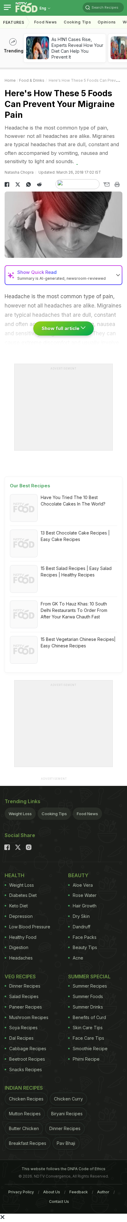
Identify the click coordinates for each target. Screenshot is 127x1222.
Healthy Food (22, 937)
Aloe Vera (83, 885)
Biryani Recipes (67, 1113)
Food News (45, 22)
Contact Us (59, 1201)
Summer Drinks (88, 1006)
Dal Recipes (21, 1038)
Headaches (21, 957)
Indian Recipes (24, 1088)
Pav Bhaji (66, 1143)
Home (10, 80)
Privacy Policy (21, 1192)
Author (103, 1192)
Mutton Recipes (25, 1113)
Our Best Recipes (30, 486)
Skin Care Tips (88, 1027)
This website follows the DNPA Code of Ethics (63, 1168)
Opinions (107, 22)
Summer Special (89, 976)
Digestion (18, 947)
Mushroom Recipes (28, 1017)
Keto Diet (18, 905)
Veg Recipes (20, 976)
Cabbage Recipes (27, 1048)
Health (14, 875)
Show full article (61, 328)
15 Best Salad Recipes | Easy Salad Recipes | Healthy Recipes (76, 571)
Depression (21, 916)
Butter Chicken (24, 1128)
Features (13, 22)
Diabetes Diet (23, 895)
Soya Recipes (23, 1027)
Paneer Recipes (25, 1006)
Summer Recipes (90, 986)
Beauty (78, 875)
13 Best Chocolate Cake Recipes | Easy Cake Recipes (75, 536)
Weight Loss (20, 813)
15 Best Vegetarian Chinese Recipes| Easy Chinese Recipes (78, 642)
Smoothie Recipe (90, 1048)
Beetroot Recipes (27, 1059)
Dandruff (81, 926)
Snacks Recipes (25, 1069)
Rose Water (84, 895)
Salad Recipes (24, 996)
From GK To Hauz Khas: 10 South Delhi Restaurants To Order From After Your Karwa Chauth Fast (74, 610)
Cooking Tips (54, 813)
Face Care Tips (88, 1038)
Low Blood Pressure (29, 926)
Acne (78, 957)
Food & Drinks (31, 80)
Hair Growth (84, 905)
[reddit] (39, 184)
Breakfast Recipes (27, 1143)
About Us (51, 1192)
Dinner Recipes (24, 986)
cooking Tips (77, 22)
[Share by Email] (106, 184)
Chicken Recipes (26, 1098)
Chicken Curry (68, 1098)
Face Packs (84, 937)
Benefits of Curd (89, 1017)
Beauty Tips (85, 947)
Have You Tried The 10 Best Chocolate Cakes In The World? (73, 500)
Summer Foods (88, 996)
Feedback (78, 1192)
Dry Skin (81, 916)
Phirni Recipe (86, 1059)
